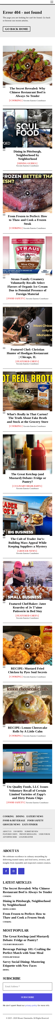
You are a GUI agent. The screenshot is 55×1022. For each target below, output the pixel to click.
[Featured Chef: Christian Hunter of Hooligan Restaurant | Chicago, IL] (27, 327)
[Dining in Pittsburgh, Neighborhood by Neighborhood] (27, 128)
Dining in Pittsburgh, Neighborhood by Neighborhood (27, 155)
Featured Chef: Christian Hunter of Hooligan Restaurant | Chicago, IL (27, 353)
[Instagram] (13, 871)
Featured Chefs (27, 361)
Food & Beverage (11, 957)
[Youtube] (21, 871)
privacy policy (31, 1005)
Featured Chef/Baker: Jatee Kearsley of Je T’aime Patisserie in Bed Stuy (27, 607)
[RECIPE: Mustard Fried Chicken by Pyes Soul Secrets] (27, 646)
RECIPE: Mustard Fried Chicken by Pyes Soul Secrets (27, 670)
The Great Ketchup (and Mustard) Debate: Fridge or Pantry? (27, 477)
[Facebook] (6, 871)
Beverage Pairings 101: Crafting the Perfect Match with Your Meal (27, 951)
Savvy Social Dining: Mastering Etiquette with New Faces (24, 963)
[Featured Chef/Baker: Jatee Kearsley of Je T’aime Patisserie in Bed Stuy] (27, 581)
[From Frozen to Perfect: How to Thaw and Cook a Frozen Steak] (27, 193)
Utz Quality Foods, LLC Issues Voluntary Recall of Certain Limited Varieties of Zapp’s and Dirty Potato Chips (27, 792)
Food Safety (16, 298)
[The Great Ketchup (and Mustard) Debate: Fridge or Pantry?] (27, 454)
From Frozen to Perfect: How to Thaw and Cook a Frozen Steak (27, 219)
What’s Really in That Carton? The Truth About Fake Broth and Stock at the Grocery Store (27, 417)
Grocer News (27, 551)
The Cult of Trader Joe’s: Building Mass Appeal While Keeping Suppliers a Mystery (27, 542)
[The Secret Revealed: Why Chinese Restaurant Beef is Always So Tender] (27, 65)
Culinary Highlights (27, 486)
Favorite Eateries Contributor (34, 101)
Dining (6, 970)
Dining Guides (27, 163)
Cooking (15, 100)
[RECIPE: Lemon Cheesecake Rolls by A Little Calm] (27, 705)
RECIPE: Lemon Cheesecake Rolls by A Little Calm (27, 729)
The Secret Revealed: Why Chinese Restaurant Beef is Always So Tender (28, 92)
